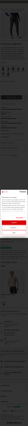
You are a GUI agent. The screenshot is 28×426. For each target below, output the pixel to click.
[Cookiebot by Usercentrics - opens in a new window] (19, 192)
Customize (13, 227)
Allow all (14, 222)
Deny (14, 232)
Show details (19, 217)
